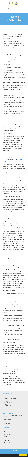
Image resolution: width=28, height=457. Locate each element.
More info (10, 455)
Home (5, 431)
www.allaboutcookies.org (9, 156)
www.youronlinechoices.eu (10, 157)
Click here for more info (19, 409)
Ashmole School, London (10, 418)
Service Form (6, 436)
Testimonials (6, 440)
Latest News (6, 433)
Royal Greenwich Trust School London (13, 415)
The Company (7, 442)
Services (5, 438)
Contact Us (6, 429)
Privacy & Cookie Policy (9, 434)
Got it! (23, 455)
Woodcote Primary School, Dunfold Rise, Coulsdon (13, 421)
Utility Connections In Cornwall (12, 439)
